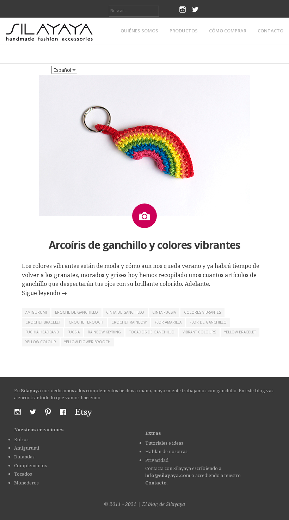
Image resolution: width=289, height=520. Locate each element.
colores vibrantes (202, 312)
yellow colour (40, 341)
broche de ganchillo (76, 312)
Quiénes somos (139, 31)
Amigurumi (26, 448)
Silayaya (175, 504)
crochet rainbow (129, 322)
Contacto (270, 31)
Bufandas (24, 456)
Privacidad (156, 460)
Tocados (23, 474)
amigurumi (36, 312)
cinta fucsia (164, 312)
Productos (184, 31)
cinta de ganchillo (125, 312)
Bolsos (21, 439)
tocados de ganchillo (151, 332)
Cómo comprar (227, 31)
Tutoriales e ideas (164, 443)
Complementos (30, 465)
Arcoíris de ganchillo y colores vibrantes (144, 245)
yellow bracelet (240, 332)
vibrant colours (199, 332)
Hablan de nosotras (166, 451)
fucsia (73, 332)
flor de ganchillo (208, 322)
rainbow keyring (104, 332)
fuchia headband (42, 332)
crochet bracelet (43, 322)
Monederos (26, 483)
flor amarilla (168, 322)
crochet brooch (86, 322)
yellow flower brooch (87, 341)
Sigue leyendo (44, 293)
